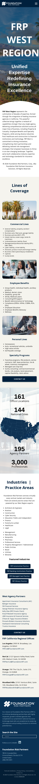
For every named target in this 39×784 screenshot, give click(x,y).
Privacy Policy (21, 771)
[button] (36, 3)
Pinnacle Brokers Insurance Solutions (16, 621)
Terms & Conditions (10, 771)
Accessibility (30, 771)
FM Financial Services (10, 606)
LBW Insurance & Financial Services (15, 616)
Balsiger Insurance (9, 604)
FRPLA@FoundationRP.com (13, 649)
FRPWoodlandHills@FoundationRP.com (18, 687)
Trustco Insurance (9, 626)
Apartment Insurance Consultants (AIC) (17, 601)
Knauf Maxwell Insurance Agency (14, 614)
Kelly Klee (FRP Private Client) (13, 611)
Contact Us (19, 772)
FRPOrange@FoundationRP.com (15, 675)
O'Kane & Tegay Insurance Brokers (15, 619)
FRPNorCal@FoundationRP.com (15, 662)
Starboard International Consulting (15, 624)
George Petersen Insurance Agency (15, 609)
